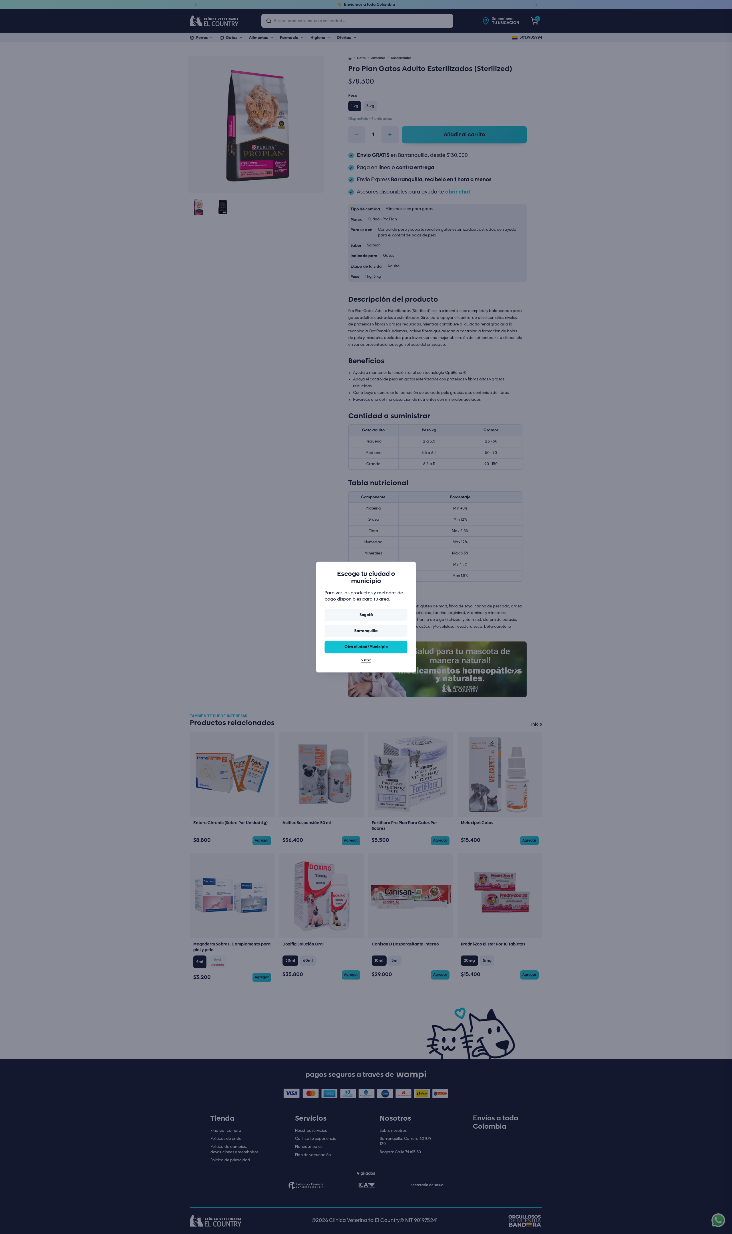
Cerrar (366, 659)
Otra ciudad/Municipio (366, 647)
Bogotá (366, 615)
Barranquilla (366, 631)
